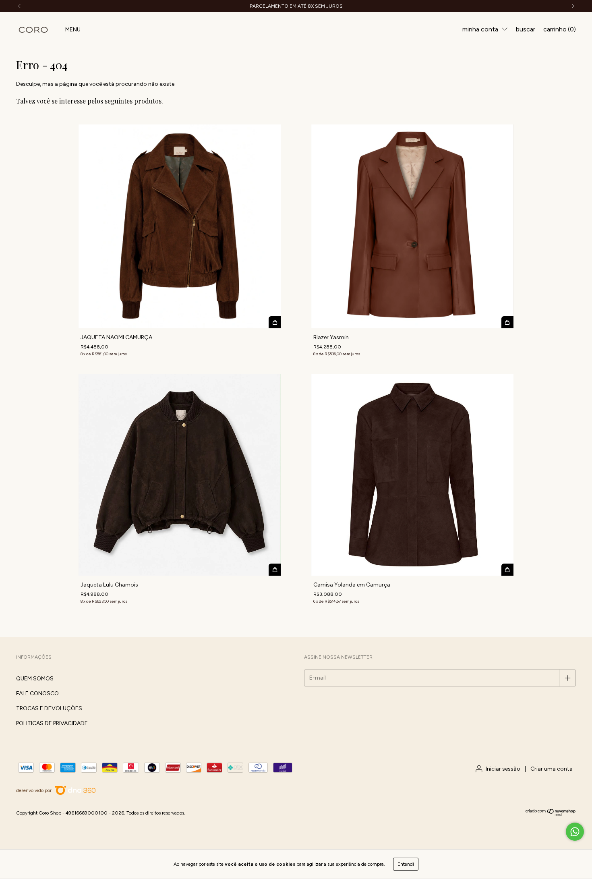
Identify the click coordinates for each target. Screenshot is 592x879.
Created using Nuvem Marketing (246, 175)
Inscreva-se (246, 144)
